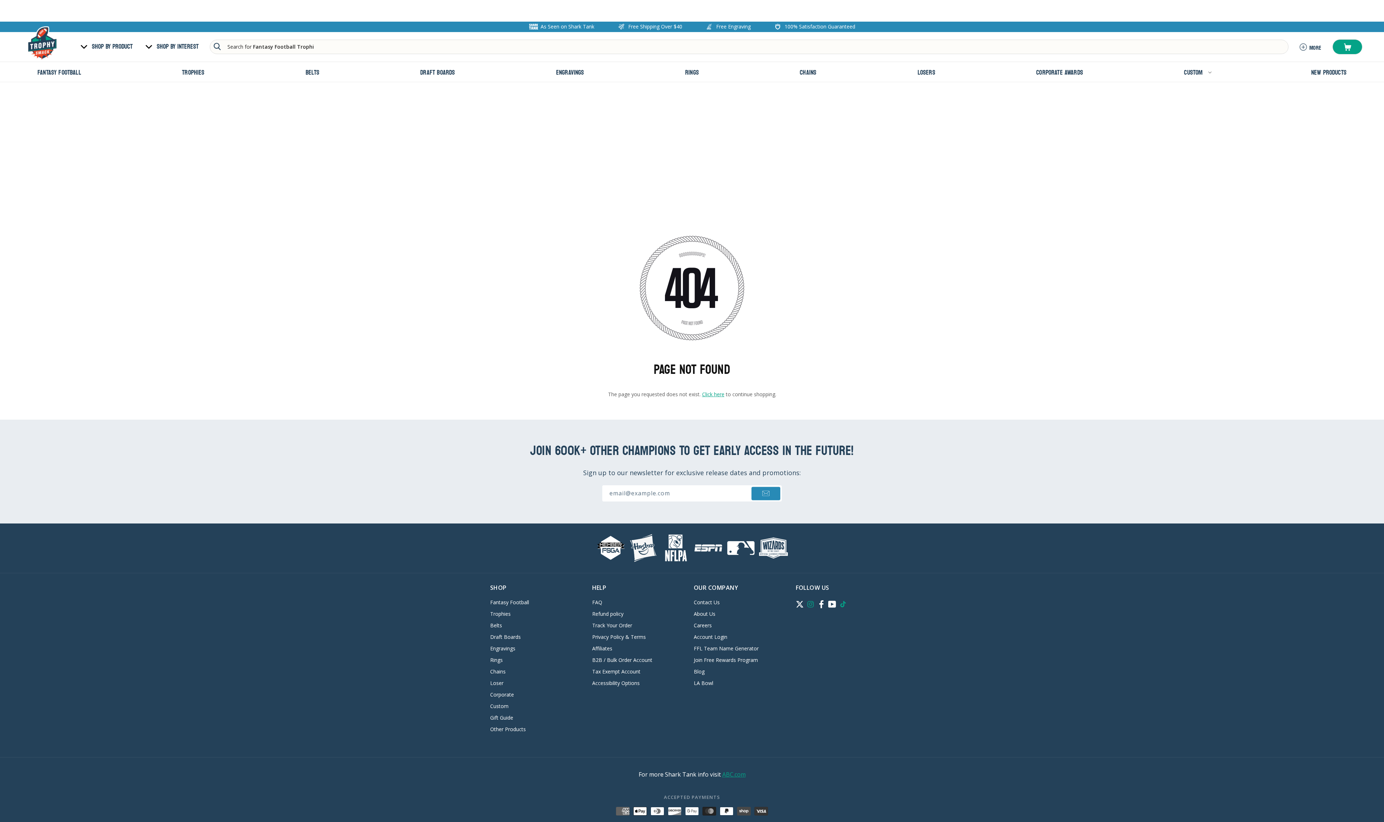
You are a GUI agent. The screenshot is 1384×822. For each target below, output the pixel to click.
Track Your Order (612, 625)
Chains (498, 671)
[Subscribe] (765, 493)
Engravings (502, 648)
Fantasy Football (509, 603)
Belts (496, 625)
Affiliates (602, 648)
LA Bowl (703, 683)
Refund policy (608, 613)
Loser (497, 683)
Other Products (508, 729)
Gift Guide (501, 717)
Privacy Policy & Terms (619, 636)
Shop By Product (112, 47)
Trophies (500, 613)
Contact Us (707, 603)
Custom (499, 706)
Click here (713, 394)
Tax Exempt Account (616, 671)
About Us (704, 613)
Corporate (502, 694)
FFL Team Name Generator (726, 648)
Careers (703, 625)
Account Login (710, 636)
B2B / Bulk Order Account (622, 660)
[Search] (217, 46)
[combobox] (749, 47)
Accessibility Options (616, 683)
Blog (699, 671)
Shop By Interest (178, 47)
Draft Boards (505, 636)
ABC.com (734, 774)
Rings (496, 660)
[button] (1347, 46)
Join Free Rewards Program (726, 660)
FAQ (597, 603)
